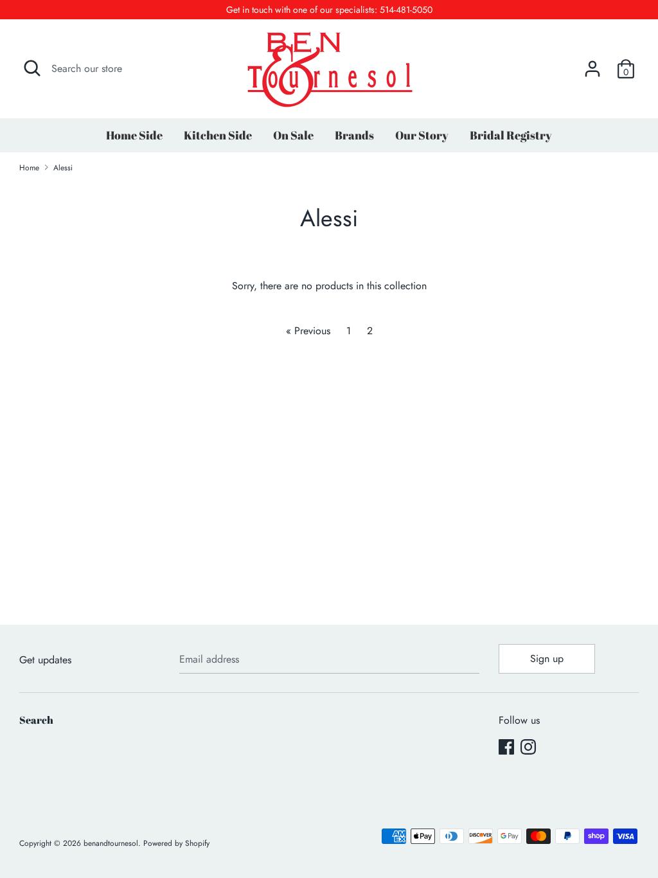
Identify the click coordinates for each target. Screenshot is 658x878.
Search (36, 720)
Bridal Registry (511, 135)
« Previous (308, 330)
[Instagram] (528, 746)
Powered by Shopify (176, 843)
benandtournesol (111, 843)
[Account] (592, 64)
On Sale (293, 135)
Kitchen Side (218, 135)
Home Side (134, 135)
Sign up (547, 658)
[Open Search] (32, 68)
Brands (354, 135)
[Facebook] (506, 746)
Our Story (422, 135)
